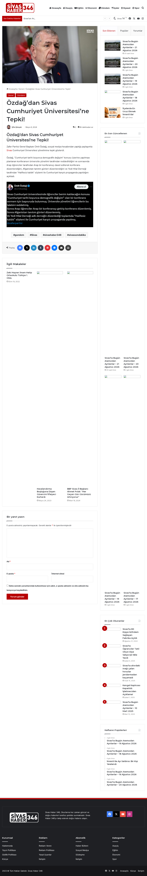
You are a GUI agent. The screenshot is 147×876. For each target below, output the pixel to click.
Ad (9, 561)
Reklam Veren (45, 846)
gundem (19, 234)
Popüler (124, 30)
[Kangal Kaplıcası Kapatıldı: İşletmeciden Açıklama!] (112, 689)
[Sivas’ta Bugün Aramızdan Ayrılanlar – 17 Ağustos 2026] (132, 482)
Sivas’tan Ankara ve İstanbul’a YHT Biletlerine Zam (46, 18)
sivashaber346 (52, 234)
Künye (5, 859)
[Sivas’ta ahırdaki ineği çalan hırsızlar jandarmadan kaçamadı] (112, 669)
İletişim (42, 859)
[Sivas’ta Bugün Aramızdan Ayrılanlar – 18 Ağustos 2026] (112, 95)
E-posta (11, 573)
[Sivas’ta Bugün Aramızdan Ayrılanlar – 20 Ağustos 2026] (112, 62)
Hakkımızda (7, 846)
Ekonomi (92, 8)
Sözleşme (80, 855)
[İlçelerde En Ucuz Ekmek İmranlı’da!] (112, 112)
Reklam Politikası (46, 850)
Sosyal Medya (82, 850)
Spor (137, 8)
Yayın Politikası (9, 850)
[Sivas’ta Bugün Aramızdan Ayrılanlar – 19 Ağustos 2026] (112, 78)
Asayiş (68, 8)
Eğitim (80, 8)
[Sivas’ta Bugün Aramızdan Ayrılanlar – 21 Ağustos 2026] (112, 45)
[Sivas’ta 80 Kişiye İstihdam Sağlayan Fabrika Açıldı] (112, 633)
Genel (21, 89)
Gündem (105, 8)
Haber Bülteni (82, 846)
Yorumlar (137, 30)
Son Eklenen (109, 30)
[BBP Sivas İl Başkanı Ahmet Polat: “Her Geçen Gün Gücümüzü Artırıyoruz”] (80, 378)
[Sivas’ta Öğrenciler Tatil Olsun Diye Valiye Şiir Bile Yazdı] (112, 649)
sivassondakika (77, 234)
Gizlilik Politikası (9, 855)
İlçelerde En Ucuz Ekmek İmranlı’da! (129, 111)
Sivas (9, 150)
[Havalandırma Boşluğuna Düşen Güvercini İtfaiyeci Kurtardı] (50, 378)
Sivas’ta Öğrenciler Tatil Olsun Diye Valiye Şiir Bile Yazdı (131, 652)
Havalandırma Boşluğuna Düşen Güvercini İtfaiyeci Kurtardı (46, 493)
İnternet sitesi (58, 573)
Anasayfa (56, 8)
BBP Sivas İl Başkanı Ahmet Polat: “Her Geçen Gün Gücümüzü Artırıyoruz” (79, 493)
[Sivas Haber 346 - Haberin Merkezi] (20, 8)
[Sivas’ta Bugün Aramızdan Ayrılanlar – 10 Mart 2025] (112, 706)
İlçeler (116, 8)
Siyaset (126, 8)
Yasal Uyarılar (45, 855)
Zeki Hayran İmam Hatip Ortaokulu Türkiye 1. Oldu (19, 275)
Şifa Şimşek (17, 127)
